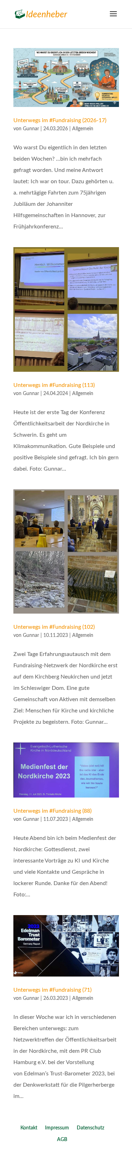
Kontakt (28, 1128)
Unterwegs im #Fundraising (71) (52, 990)
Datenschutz (90, 1128)
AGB (62, 1139)
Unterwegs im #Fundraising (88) (52, 811)
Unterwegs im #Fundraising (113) (54, 385)
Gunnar (31, 128)
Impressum (57, 1128)
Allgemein (82, 128)
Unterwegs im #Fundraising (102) (54, 627)
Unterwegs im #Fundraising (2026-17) (59, 120)
